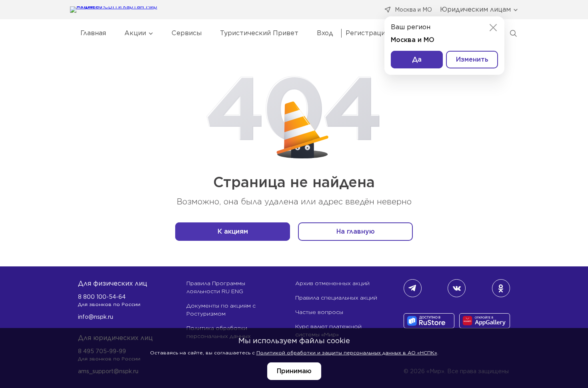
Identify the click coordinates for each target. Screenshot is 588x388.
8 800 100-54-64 (102, 297)
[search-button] (513, 33)
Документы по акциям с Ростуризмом (221, 309)
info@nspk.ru (95, 317)
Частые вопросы (319, 312)
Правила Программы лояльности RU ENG (215, 287)
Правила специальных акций (336, 297)
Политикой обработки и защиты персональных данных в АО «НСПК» (346, 353)
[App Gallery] (484, 321)
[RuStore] (429, 321)
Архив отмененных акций (332, 283)
